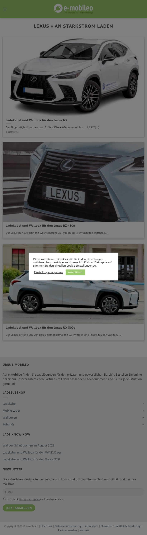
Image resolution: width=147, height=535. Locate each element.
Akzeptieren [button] (75, 272)
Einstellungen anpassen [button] (48, 272)
